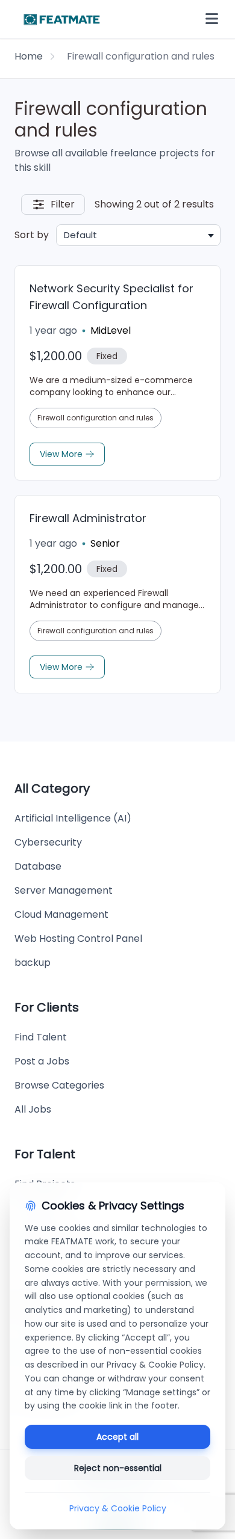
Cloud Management (61, 914)
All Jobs (32, 1109)
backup (32, 962)
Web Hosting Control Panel (78, 938)
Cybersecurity (48, 842)
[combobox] (138, 235)
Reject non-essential (117, 1468)
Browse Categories (59, 1085)
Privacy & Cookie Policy (117, 1508)
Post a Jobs (41, 1061)
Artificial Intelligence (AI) (72, 818)
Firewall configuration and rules (95, 418)
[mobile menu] (211, 19)
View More (61, 454)
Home (28, 56)
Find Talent (40, 1037)
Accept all (117, 1437)
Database (37, 866)
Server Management (63, 890)
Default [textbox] (80, 235)
